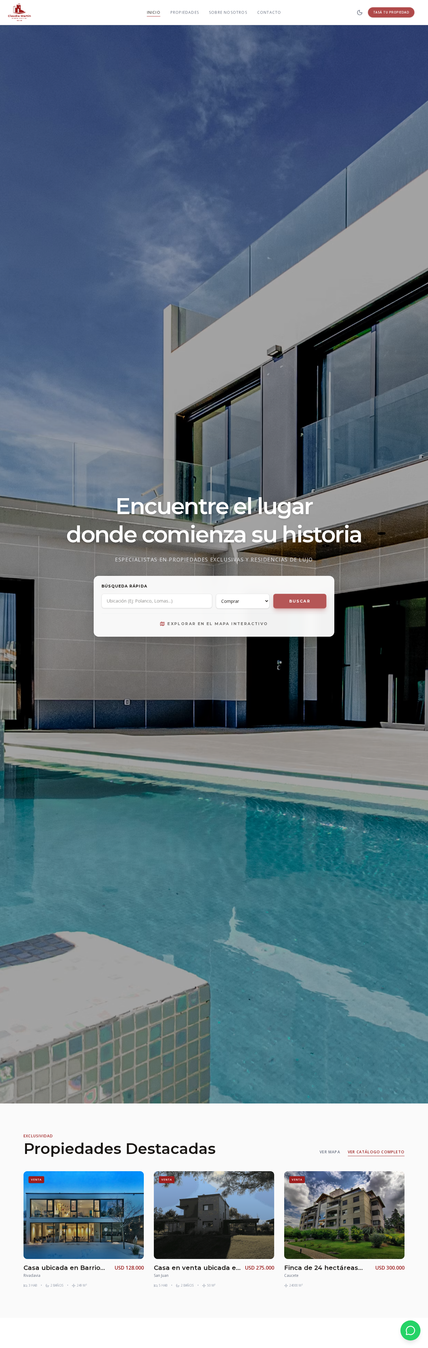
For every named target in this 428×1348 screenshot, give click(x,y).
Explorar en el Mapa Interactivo (217, 623)
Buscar (300, 601)
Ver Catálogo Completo (376, 1152)
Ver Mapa (330, 1152)
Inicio (153, 12)
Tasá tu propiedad (391, 12)
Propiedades (184, 12)
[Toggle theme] (359, 12)
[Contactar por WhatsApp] (410, 1330)
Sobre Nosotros (228, 12)
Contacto (269, 12)
